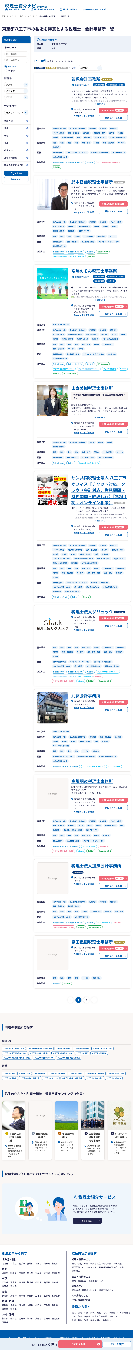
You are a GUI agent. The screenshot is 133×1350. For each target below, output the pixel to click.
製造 (80, 1312)
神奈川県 (56, 1272)
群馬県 (22, 1272)
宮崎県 (47, 1318)
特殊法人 (107, 1320)
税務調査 (76, 1271)
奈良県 (30, 1295)
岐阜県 (55, 1282)
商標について (77, 1338)
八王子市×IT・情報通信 (95, 1073)
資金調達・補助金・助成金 (84, 1290)
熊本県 (30, 1318)
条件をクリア (16, 179)
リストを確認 (117, 1344)
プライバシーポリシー (32, 1338)
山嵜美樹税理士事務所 (92, 388)
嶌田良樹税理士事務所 (92, 942)
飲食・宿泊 (102, 1312)
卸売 (92, 1312)
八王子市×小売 (24, 1073)
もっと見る (86, 1220)
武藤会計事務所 (85, 695)
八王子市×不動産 (76, 1073)
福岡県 (5, 1318)
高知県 (13, 1309)
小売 (86, 1312)
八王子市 (31, 16)
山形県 (47, 1263)
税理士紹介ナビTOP (16, 9)
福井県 (30, 1282)
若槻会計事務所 (85, 79)
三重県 (38, 1295)
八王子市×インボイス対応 (102, 1048)
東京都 (20, 16)
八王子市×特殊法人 (114, 1078)
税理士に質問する (70, 9)
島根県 (13, 1305)
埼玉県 (30, 1272)
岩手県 (22, 1263)
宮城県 (30, 1263)
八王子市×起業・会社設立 (39, 1053)
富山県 (13, 1282)
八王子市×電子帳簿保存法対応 (15, 1053)
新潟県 (5, 1282)
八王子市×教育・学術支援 (30, 1078)
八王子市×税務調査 (99, 1053)
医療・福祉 (95, 1320)
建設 (74, 1312)
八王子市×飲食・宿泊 (57, 1073)
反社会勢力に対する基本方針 (98, 1338)
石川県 (22, 1282)
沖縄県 (5, 1322)
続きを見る (101, 104)
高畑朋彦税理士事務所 (92, 781)
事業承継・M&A (95, 1280)
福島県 (55, 1263)
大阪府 (5, 1295)
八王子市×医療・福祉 (94, 1078)
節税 (121, 1267)
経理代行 (76, 1267)
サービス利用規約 (62, 1338)
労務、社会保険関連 (81, 1299)
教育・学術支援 (99, 1316)
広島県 (30, 1305)
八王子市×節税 (82, 1053)
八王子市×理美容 (10, 1078)
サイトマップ (14, 1338)
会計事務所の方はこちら (93, 9)
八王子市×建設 (9, 1073)
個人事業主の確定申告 (100, 1263)
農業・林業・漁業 (80, 1320)
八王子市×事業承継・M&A (62, 1053)
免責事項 (48, 1338)
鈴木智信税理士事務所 (92, 182)
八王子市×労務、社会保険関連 (69, 1058)
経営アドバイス (106, 1290)
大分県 (38, 1318)
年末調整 (117, 1263)
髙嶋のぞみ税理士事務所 (94, 271)
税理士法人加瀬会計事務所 (96, 866)
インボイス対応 (89, 1267)
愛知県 (13, 1286)
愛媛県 (5, 1309)
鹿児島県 (56, 1318)
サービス (113, 1316)
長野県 (47, 1282)
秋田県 (38, 1263)
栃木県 (13, 1272)
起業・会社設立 (79, 1280)
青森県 (13, 1263)
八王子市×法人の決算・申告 (14, 1048)
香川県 (55, 1305)
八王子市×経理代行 (82, 1048)
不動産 (112, 1312)
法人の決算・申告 (80, 1263)
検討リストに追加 (113, 117)
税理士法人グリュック (92, 612)
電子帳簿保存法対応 (108, 1267)
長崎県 (22, 1318)
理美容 (87, 1316)
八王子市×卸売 (39, 1073)
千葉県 (38, 1272)
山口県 (38, 1305)
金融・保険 (77, 1316)
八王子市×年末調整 (63, 1048)
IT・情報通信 (123, 1312)
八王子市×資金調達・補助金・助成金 (17, 1058)
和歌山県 (56, 1295)
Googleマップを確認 (84, 115)
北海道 (5, 1263)
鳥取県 (5, 1305)
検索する (18, 173)
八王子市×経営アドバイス (44, 1058)
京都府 (13, 1295)
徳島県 (47, 1305)
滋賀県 (47, 1295)
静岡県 (5, 1286)
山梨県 (38, 1282)
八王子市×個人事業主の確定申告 (40, 1048)
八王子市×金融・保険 (116, 1073)
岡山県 (22, 1305)
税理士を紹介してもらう (44, 9)
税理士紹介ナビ (7, 16)
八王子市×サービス (51, 1078)
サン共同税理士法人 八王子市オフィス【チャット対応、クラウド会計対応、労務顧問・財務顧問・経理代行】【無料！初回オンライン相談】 (99, 490)
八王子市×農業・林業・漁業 (72, 1078)
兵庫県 (22, 1295)
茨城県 (5, 1272)
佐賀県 (13, 1318)
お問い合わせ (78, 1344)
